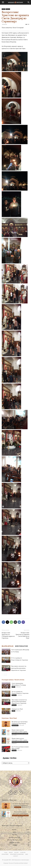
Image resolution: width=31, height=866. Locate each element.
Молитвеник (15, 725)
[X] (7, 622)
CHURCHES (22, 852)
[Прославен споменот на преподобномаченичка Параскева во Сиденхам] (6, 668)
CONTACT (15, 856)
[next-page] (5, 675)
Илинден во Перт (17, 709)
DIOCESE (16, 852)
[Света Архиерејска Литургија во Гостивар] (6, 652)
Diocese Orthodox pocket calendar (20, 733)
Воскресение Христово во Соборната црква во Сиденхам (8, 635)
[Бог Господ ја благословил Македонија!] (6, 749)
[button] (3, 2)
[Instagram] (15, 793)
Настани (14, 750)
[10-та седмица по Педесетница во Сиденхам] (6, 660)
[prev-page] (3, 675)
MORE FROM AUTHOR (21, 646)
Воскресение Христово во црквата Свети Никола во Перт (22, 635)
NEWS (3, 9)
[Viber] (23, 622)
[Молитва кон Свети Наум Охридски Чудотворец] (6, 724)
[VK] (19, 622)
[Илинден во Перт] (6, 711)
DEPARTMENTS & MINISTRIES (17, 854)
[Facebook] (3, 622)
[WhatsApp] (11, 622)
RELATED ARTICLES (7, 646)
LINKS (26, 854)
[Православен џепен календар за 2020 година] (6, 741)
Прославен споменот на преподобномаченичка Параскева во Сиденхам (18, 668)
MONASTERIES (5, 854)
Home (5, 852)
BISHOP (11, 852)
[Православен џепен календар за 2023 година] (6, 732)
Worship (7, 9)
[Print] (15, 622)
